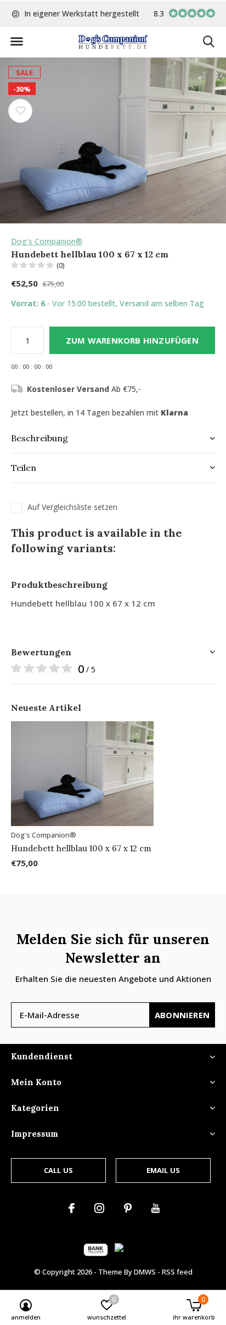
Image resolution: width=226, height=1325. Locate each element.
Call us (58, 1170)
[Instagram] (99, 1208)
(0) (60, 265)
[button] (16, 42)
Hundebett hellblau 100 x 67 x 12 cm (81, 848)
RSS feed (177, 1272)
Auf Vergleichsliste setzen (72, 507)
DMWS (145, 1272)
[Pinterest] (128, 1208)
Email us (163, 1170)
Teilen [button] (23, 467)
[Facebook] (72, 1208)
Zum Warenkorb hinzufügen (132, 340)
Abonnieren (182, 1014)
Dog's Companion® (46, 241)
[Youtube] (155, 1208)
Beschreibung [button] (39, 438)
